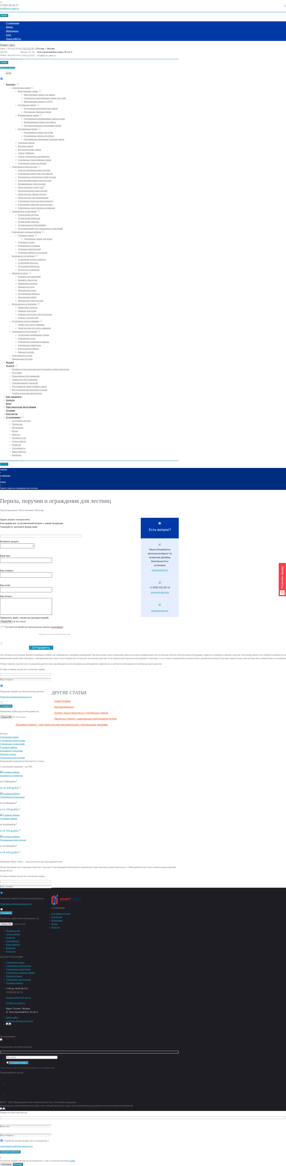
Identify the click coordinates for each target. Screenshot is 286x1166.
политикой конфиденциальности (16, 1146)
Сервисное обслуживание (25, 379)
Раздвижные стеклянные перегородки (37, 177)
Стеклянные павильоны (29, 345)
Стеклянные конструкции (24, 331)
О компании (12, 23)
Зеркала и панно (20, 273)
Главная (3, 469)
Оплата (10, 400)
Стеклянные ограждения (24, 211)
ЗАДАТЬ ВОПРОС (160, 570)
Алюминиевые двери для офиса (40, 122)
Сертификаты (18, 448)
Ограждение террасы (28, 222)
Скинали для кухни (27, 311)
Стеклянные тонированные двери (34, 160)
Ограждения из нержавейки (32, 225)
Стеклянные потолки (22, 355)
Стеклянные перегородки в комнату (35, 201)
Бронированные (64, 706)
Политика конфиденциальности (16, 697)
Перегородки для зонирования (33, 198)
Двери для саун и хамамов (31, 325)
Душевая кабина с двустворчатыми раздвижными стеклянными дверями (61, 724)
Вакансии (16, 455)
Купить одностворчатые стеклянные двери (81, 712)
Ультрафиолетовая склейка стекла (29, 386)
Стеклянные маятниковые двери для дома (45, 98)
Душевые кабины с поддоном (32, 252)
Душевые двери (26, 235)
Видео (9, 27)
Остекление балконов (28, 266)
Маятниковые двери (28, 91)
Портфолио (17, 424)
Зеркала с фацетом (27, 280)
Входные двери (25, 146)
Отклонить (6, 1164)
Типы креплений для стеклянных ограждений (40, 228)
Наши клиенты (19, 451)
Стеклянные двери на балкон (32, 163)
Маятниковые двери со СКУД (38, 101)
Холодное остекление (28, 270)
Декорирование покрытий (25, 383)
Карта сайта (12, 1017)
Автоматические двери (29, 149)
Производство (19, 438)
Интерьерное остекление (24, 304)
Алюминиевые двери (28, 115)
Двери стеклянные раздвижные (34, 156)
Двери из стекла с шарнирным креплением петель (85, 718)
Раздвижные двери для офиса (39, 136)
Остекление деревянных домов (33, 335)
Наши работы (13, 38)
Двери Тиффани (26, 153)
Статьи (3, 482)
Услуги (10, 366)
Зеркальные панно (27, 290)
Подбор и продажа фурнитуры (27, 393)
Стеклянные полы (26, 338)
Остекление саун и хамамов (25, 321)
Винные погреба (26, 352)
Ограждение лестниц (28, 215)
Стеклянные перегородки (24, 167)
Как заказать (14, 396)
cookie (72, 1161)
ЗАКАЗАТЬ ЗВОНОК (160, 592)
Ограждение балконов (29, 218)
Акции (10, 362)
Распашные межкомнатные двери (41, 108)
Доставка (17, 373)
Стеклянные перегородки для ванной (36, 208)
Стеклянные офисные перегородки (35, 204)
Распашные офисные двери (37, 112)
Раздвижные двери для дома (38, 132)
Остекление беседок (28, 263)
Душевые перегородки (29, 249)
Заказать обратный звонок (18, 997)
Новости (16, 434)
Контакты (11, 414)
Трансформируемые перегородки (34, 180)
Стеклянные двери (21, 88)
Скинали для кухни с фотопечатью (35, 314)
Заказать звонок (7, 68)
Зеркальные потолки (22, 359)
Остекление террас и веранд (32, 259)
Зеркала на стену (26, 287)
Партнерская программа (21, 407)
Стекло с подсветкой (28, 318)
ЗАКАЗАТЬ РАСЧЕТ (159, 611)
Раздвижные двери (27, 129)
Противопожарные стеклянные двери (42, 125)
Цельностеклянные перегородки (34, 170)
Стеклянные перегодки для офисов (35, 173)
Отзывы (10, 410)
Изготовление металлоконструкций (29, 390)
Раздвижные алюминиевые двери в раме (44, 119)
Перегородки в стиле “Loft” (31, 187)
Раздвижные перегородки (13, 840)
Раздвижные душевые (29, 246)
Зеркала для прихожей (29, 276)
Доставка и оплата (21, 421)
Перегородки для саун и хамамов (34, 328)
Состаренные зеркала (29, 294)
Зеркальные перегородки (30, 300)
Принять (18, 1164)
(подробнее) (57, 627)
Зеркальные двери (27, 297)
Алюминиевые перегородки (32, 184)
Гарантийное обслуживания (25, 376)
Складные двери (26, 143)
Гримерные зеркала (27, 283)
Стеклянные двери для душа (38, 239)
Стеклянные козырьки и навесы (33, 342)
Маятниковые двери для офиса (39, 95)
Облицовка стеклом (27, 307)
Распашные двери (27, 105)
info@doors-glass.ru (9, 8)
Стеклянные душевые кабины (26, 232)
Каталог (11, 84)
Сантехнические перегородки (32, 191)
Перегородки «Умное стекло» (32, 194)
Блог (8, 35)
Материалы (12, 31)
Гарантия (16, 445)
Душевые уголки (26, 242)
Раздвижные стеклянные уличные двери (44, 139)
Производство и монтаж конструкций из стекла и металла (40, 369)
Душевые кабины (8, 747)
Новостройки (62, 701)
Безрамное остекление (23, 256)
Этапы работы (19, 441)
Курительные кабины (28, 349)
